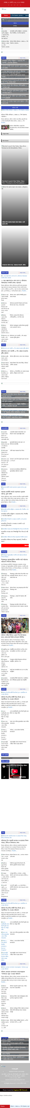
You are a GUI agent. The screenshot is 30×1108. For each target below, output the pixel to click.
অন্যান (3, 345)
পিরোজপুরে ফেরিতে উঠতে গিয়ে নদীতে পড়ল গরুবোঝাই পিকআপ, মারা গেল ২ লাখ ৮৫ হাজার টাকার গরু (19, 575)
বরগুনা (3, 484)
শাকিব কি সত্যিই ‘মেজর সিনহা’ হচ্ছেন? (12, 417)
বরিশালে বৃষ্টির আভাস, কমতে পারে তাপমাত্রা (19, 356)
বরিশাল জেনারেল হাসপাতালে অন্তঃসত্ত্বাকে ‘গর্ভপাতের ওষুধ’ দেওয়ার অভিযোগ (13, 973)
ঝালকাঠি (4, 506)
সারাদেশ (4, 58)
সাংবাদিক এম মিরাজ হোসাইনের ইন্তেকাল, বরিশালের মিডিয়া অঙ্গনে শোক (14, 1048)
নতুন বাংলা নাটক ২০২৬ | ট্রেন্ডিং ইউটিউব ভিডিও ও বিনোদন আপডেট (14, 405)
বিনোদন (3, 391)
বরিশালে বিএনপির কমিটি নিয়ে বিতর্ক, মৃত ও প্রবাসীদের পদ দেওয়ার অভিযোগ (13, 698)
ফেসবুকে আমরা (5, 133)
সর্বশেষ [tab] (15, 23)
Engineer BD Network (20, 1090)
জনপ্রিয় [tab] (15, 26)
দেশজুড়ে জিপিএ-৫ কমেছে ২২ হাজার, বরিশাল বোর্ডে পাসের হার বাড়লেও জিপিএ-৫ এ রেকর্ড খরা (19, 875)
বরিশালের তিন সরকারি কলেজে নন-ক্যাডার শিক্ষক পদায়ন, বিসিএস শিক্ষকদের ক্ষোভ (14, 841)
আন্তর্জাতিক (5, 428)
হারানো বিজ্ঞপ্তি (6, 1054)
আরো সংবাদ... (23, 58)
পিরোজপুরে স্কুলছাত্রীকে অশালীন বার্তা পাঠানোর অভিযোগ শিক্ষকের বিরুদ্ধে (14, 561)
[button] (3, 20)
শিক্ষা (3, 832)
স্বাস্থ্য (3, 964)
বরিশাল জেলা (5, 273)
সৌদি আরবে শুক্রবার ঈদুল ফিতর (17, 450)
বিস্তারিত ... (3, 123)
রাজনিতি (4, 689)
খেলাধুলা (4, 615)
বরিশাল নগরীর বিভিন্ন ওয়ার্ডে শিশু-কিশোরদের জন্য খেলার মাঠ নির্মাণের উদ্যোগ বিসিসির (19, 127)
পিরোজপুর (4, 552)
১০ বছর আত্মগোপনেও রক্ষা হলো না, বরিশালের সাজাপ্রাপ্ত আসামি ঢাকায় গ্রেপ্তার (13, 281)
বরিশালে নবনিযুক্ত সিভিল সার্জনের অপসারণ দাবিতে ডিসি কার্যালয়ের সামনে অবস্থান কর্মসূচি (19, 1010)
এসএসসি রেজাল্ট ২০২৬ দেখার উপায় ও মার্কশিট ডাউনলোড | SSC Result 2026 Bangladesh (19, 887)
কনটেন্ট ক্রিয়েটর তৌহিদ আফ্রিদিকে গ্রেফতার (13, 412)
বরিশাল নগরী (15, 107)
